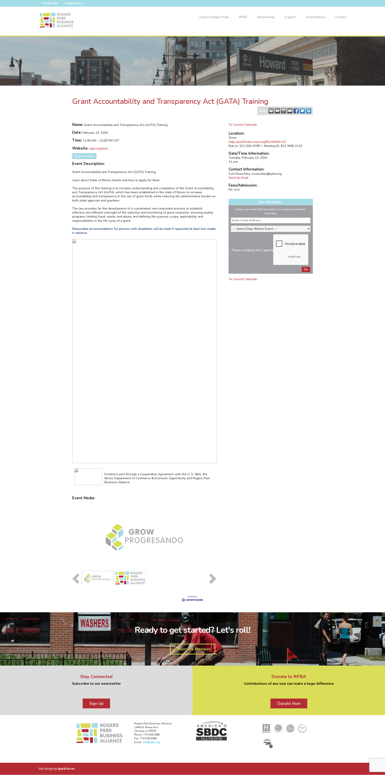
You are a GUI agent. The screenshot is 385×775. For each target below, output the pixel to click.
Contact (340, 17)
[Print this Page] (271, 110)
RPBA (243, 17)
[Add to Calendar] (283, 110)
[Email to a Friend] (277, 110)
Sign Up (96, 703)
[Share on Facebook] (296, 110)
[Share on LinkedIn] (308, 110)
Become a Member (193, 649)
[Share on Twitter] (302, 110)
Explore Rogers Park (214, 17)
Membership (265, 17)
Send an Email (238, 178)
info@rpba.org (151, 742)
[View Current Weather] (290, 110)
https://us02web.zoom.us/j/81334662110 (257, 142)
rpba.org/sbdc (98, 148)
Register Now (84, 156)
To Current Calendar (243, 125)
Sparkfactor (66, 769)
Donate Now (289, 703)
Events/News (315, 17)
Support (290, 17)
